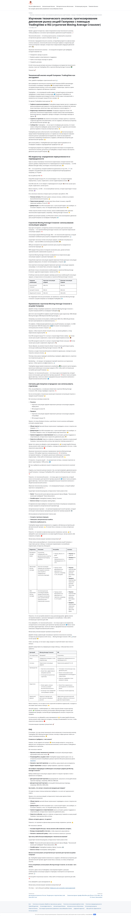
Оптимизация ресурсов (81, 6)
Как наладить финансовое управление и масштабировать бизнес (46, 8)
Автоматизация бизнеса (48, 6)
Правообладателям (33, 906)
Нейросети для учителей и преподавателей (62, 888)
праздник (33, 760)
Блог (30, 904)
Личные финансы (33, 910)
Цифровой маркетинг (79, 908)
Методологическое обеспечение (64, 6)
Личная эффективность (35, 6)
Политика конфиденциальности (94, 904)
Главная (30, 13)
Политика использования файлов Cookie (73, 904)
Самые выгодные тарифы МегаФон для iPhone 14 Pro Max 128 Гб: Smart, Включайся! (84, 895)
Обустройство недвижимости (93, 908)
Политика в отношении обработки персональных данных (47, 904)
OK (94, 914)
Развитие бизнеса (93, 6)
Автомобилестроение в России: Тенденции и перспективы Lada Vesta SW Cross (47, 895)
